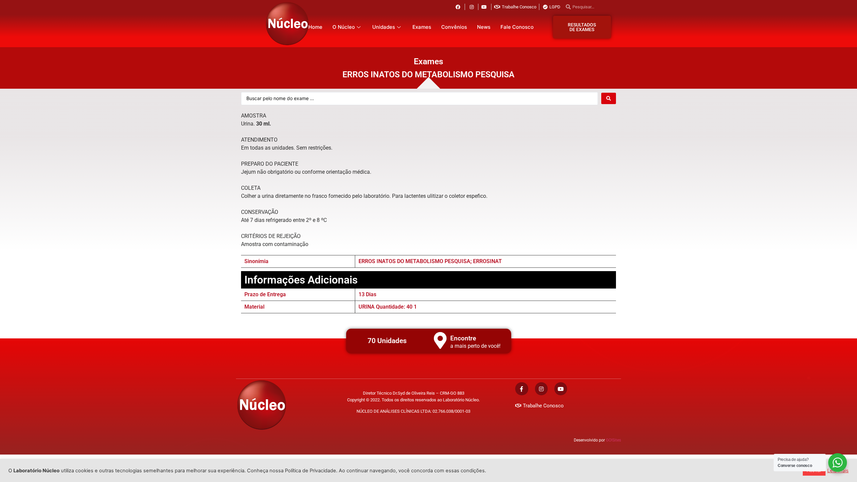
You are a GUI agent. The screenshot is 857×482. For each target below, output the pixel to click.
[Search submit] (608, 98)
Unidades (383, 27)
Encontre (463, 338)
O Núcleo (343, 27)
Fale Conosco (517, 27)
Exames (421, 27)
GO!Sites (613, 440)
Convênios (454, 27)
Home (315, 27)
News (483, 27)
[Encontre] (440, 340)
